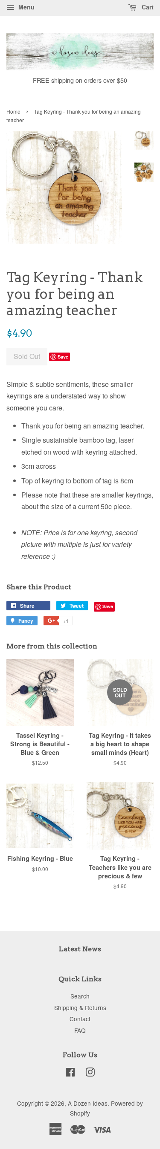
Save (63, 356)
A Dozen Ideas (88, 1103)
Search (80, 996)
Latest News (80, 949)
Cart (147, 7)
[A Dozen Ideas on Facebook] (70, 1073)
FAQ (80, 1030)
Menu (26, 7)
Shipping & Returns (80, 1007)
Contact (80, 1018)
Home (13, 111)
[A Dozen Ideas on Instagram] (90, 1073)
